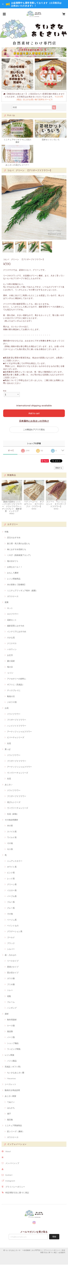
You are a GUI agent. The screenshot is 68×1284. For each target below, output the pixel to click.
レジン (10, 673)
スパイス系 (12, 831)
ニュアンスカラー (14, 861)
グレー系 (11, 908)
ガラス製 (11, 978)
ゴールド (11, 937)
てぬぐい (11, 1102)
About (8, 1151)
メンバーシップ (12, 1163)
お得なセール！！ (14, 567)
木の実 (10, 825)
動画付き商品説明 (12, 1090)
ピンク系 (11, 872)
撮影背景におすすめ (15, 626)
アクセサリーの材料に (16, 679)
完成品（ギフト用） (13, 1066)
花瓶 (9, 996)
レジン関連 (9, 1055)
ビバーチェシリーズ (15, 737)
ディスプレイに (13, 690)
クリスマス (12, 643)
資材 (7, 1014)
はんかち (11, 1108)
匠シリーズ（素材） (15, 1131)
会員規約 (62, 1252)
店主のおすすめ (13, 537)
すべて (11, 450)
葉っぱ (7, 749)
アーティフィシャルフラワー (19, 731)
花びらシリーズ (13, 802)
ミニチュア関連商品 (13, 1125)
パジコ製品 (12, 1061)
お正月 (10, 655)
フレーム (11, 1002)
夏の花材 (11, 661)
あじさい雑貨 (10, 1096)
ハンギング (12, 1008)
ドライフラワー (13, 714)
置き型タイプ (13, 972)
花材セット (12, 620)
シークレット (10, 1084)
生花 (9, 743)
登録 (54, 1236)
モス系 (10, 849)
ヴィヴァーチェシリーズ (17, 773)
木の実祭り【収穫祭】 (16, 584)
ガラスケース (13, 596)
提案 (7, 602)
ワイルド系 (12, 837)
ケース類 (11, 1025)
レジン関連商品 (13, 579)
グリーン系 (12, 884)
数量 (4, 391)
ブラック (11, 943)
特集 (7, 532)
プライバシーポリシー (15, 1187)
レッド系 (11, 878)
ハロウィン (12, 649)
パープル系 (12, 896)
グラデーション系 (14, 931)
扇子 (9, 1113)
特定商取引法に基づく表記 (17, 1192)
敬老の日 (11, 696)
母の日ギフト (13, 561)
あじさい (8, 784)
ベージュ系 (12, 920)
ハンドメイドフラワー (16, 726)
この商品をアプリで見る (34, 429)
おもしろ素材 (13, 573)
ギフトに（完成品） (15, 684)
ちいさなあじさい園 (15, 1072)
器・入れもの (10, 955)
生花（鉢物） (13, 814)
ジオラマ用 (12, 702)
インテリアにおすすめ (16, 631)
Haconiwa (11, 1078)
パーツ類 (11, 1037)
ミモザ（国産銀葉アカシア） (19, 555)
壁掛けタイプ (13, 967)
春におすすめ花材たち (16, 549)
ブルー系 (11, 902)
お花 (7, 708)
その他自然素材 (11, 820)
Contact (8, 1175)
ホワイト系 (12, 867)
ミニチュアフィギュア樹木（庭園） (22, 590)
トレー (10, 990)
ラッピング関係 (13, 1049)
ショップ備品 (13, 1043)
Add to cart (34, 413)
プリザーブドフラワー (16, 720)
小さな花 (11, 637)
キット (10, 608)
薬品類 (10, 1031)
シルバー (11, 949)
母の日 (10, 667)
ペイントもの (13, 925)
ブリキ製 (11, 984)
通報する (58, 468)
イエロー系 (12, 890)
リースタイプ (13, 961)
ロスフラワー (13, 614)
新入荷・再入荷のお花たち (18, 543)
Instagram (10, 1181)
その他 (10, 843)
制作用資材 (12, 1019)
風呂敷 (10, 1119)
